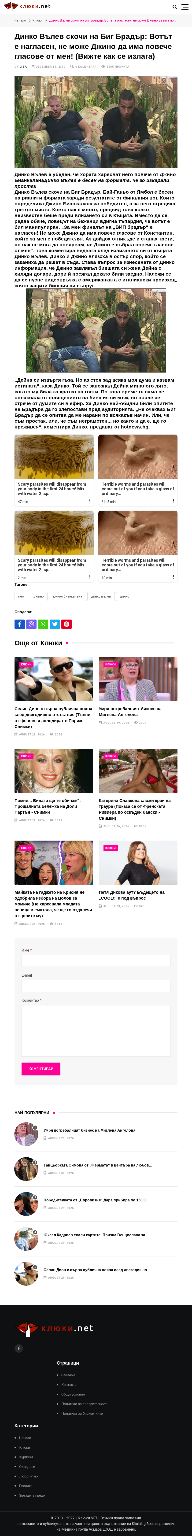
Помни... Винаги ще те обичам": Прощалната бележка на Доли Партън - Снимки (48, 806)
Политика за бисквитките (82, 1413)
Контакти (69, 1385)
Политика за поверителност (84, 1404)
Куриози (26, 1457)
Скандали (27, 1467)
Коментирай (41, 1069)
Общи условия (73, 1394)
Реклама (68, 1375)
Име (27, 950)
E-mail (27, 975)
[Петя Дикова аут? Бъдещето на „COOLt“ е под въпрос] (138, 863)
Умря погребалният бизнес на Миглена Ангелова (89, 1130)
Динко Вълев (101, 596)
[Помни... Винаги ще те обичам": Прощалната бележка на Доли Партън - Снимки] (54, 771)
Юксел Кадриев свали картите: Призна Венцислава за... (96, 1235)
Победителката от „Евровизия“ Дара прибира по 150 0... (96, 1200)
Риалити (25, 1486)
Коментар (31, 1000)
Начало (20, 20)
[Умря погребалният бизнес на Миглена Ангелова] (138, 679)
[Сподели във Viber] (31, 624)
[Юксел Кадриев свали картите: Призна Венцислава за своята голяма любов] (26, 1239)
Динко (124, 596)
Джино (38, 596)
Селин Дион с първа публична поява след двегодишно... (97, 1270)
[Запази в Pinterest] (66, 624)
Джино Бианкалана (67, 596)
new (21, 596)
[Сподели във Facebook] (20, 624)
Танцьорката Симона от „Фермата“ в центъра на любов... (98, 1165)
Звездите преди (32, 1495)
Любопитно (28, 1476)
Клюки (38, 20)
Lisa (23, 66)
